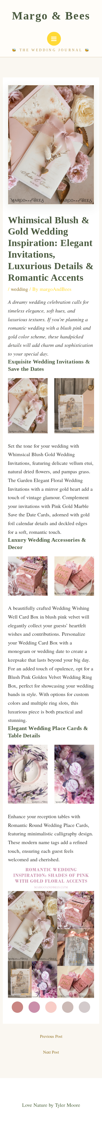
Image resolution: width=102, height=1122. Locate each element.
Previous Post (51, 1036)
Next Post (51, 1052)
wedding (19, 288)
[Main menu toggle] (54, 39)
